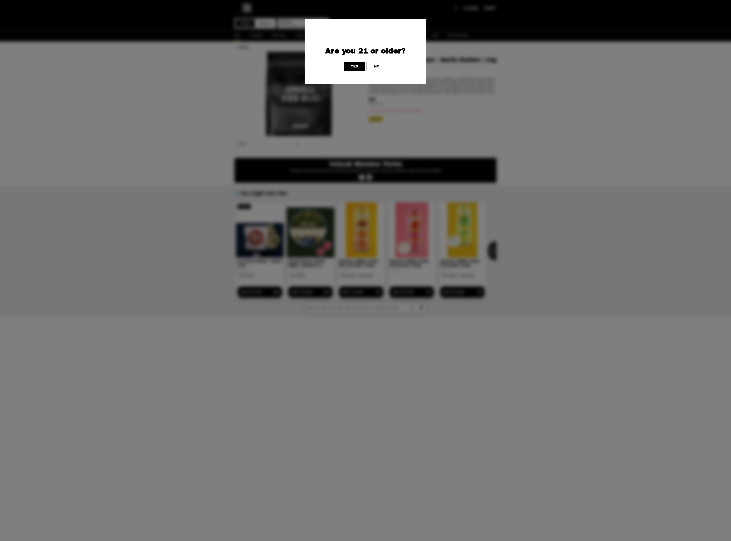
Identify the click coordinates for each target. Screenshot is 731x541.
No (377, 66)
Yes (354, 66)
